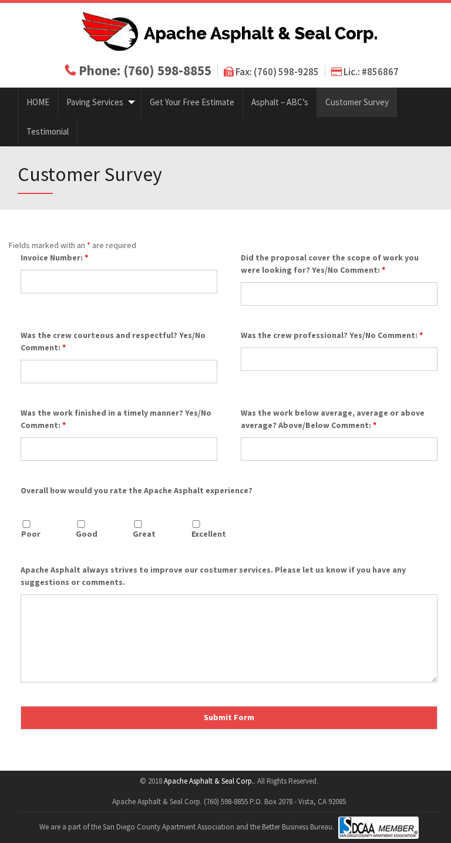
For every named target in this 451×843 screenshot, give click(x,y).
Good (86, 533)
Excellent (208, 533)
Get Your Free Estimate (192, 102)
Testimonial (47, 131)
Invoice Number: (54, 257)
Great (144, 533)
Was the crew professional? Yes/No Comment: (332, 335)
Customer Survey (357, 102)
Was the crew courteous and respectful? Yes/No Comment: (113, 341)
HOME (37, 102)
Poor (31, 533)
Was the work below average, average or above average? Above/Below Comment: (333, 418)
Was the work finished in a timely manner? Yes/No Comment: (116, 418)
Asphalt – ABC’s (279, 102)
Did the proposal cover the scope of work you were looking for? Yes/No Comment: (330, 263)
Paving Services (94, 102)
